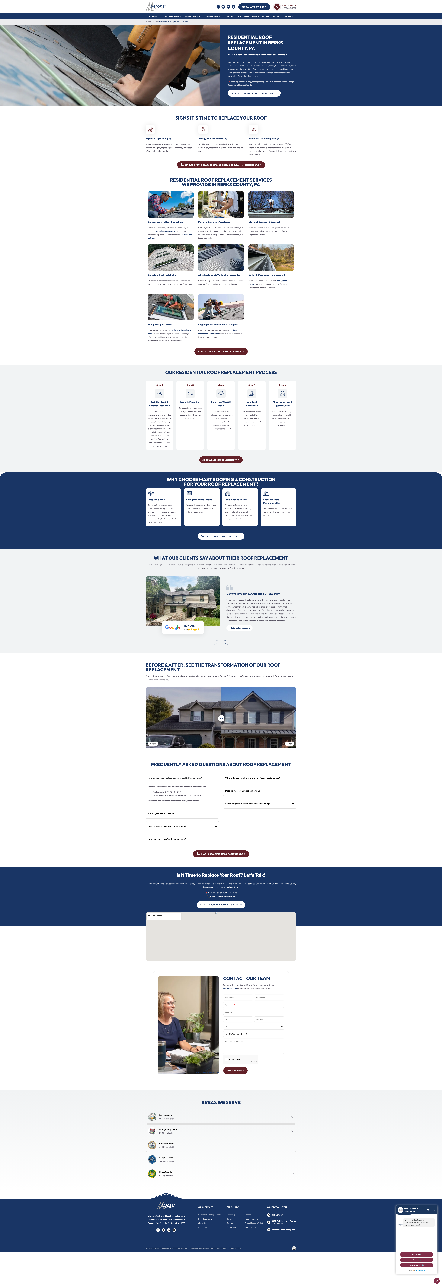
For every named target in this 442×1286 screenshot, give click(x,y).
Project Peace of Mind (254, 1223)
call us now (289, 6)
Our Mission (231, 1227)
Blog (238, 16)
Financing (288, 16)
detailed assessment (166, 231)
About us (153, 16)
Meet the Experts (252, 1227)
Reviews (229, 16)
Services (155, 22)
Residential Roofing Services (210, 1215)
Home (148, 22)
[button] (217, 643)
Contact (276, 16)
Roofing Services (171, 16)
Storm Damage (204, 1227)
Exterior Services (192, 16)
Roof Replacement (206, 1219)
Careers (265, 16)
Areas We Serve (213, 16)
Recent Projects (251, 16)
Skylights (202, 1223)
